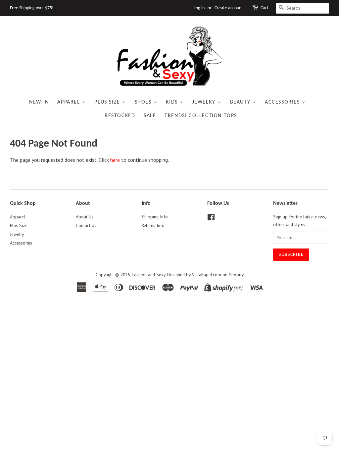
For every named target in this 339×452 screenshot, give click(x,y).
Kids (172, 102)
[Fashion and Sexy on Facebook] (211, 218)
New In (39, 102)
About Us (84, 217)
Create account (229, 8)
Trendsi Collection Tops (201, 115)
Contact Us (86, 225)
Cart (264, 8)
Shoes (144, 102)
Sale (150, 115)
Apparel (69, 102)
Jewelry (205, 102)
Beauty (241, 102)
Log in (199, 8)
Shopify (236, 275)
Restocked (120, 115)
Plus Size (108, 102)
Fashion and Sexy (148, 275)
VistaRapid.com (206, 275)
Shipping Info (155, 217)
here (115, 160)
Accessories (283, 102)
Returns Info (153, 225)
